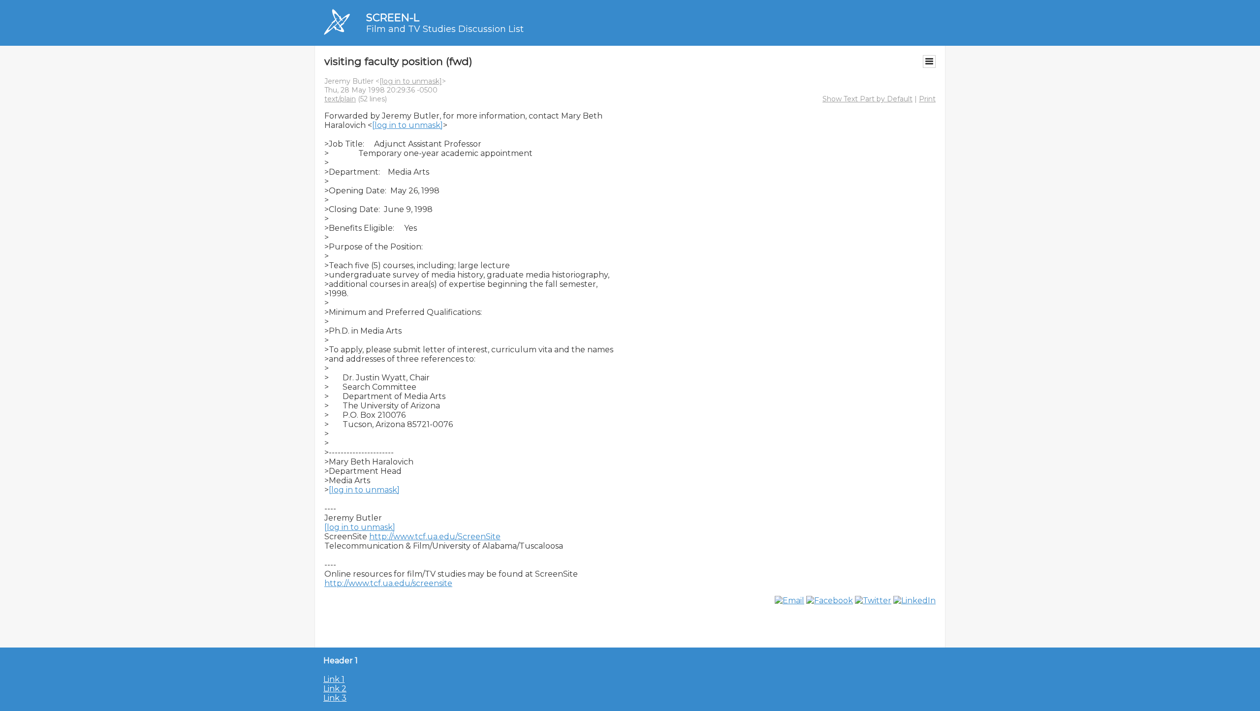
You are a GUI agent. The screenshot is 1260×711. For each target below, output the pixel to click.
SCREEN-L (392, 17)
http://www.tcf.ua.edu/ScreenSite (435, 536)
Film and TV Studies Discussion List (445, 29)
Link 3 (334, 698)
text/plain (340, 98)
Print (927, 98)
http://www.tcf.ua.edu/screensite (388, 583)
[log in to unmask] (410, 81)
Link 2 (334, 688)
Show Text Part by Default (867, 98)
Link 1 (334, 679)
